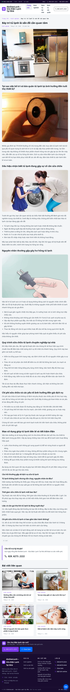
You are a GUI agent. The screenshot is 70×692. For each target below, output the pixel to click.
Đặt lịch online (62, 671)
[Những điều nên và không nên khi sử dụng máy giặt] (18, 580)
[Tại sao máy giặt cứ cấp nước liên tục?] (52, 580)
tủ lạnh (5, 540)
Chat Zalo (27, 649)
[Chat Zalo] (66, 687)
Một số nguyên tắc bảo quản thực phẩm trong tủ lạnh (16, 630)
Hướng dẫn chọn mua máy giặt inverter (44, 680)
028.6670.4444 (63, 1)
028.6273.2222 (52, 1)
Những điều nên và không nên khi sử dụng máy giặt (17, 596)
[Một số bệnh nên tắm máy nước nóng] (52, 614)
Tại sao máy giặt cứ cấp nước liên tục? (52, 595)
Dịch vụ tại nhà (42, 8)
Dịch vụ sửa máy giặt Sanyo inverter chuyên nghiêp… (44, 663)
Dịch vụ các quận (49, 8)
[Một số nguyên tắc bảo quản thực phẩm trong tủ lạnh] (18, 614)
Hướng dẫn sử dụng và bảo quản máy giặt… (44, 670)
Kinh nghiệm (36, 6)
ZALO (43, 1)
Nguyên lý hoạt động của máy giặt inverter (44, 675)
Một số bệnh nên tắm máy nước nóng (51, 629)
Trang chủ (29, 6)
